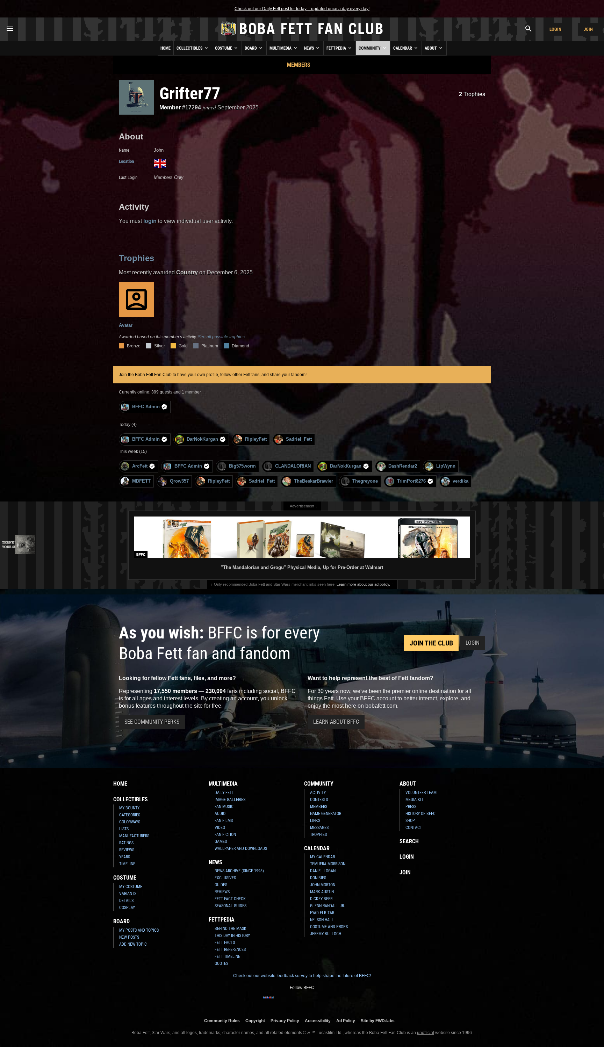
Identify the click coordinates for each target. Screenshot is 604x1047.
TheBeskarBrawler (313, 481)
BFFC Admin (146, 406)
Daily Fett (224, 792)
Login (555, 29)
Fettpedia (336, 48)
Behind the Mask (230, 928)
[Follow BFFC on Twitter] (290, 1002)
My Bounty (129, 808)
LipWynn (445, 466)
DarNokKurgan (202, 439)
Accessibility (318, 1020)
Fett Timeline (227, 956)
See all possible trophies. (222, 336)
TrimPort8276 (411, 481)
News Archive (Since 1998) (239, 870)
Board (251, 48)
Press (410, 806)
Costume (224, 48)
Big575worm (242, 466)
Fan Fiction (225, 834)
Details (126, 900)
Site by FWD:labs (378, 1020)
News (309, 48)
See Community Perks (151, 722)
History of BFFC (420, 813)
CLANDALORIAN (293, 466)
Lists (124, 828)
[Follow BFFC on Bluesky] (335, 1002)
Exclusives (225, 877)
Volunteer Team (421, 792)
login (150, 221)
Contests (319, 799)
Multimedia (281, 48)
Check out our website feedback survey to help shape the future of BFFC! (302, 975)
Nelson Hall (322, 919)
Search (409, 841)
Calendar (403, 48)
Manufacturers (134, 835)
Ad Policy (345, 1020)
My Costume (130, 886)
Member (170, 107)
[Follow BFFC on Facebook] (268, 1002)
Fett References (230, 949)
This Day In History (232, 935)
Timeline (127, 863)
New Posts (129, 937)
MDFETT (141, 481)
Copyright (255, 1020)
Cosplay (127, 907)
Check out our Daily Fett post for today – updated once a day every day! (302, 8)
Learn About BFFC (336, 722)
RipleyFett (256, 439)
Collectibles (190, 48)
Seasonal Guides (230, 905)
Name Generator (325, 813)
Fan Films (224, 820)
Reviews (126, 849)
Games (221, 841)
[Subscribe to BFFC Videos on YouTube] (313, 1002)
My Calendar (322, 856)
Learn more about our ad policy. (363, 584)
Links (315, 820)
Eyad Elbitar (322, 912)
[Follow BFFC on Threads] (324, 1002)
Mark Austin (322, 891)
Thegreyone (365, 481)
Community (370, 48)
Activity (318, 792)
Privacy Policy (285, 1020)
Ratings (126, 842)
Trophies (472, 94)
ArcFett (140, 466)
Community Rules (222, 1020)
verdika (460, 481)
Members (298, 65)
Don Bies (318, 877)
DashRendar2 (402, 466)
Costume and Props (329, 926)
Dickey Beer (321, 898)
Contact (413, 827)
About (431, 48)
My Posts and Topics (139, 930)
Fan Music (224, 806)
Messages (319, 827)
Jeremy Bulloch (325, 933)
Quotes (221, 963)
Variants (127, 893)
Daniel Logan (323, 870)
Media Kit (414, 799)
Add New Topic (133, 944)
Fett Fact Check (230, 898)
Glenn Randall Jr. (327, 905)
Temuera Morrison (327, 863)
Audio (220, 813)
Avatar (125, 325)
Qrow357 (179, 481)
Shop (410, 820)
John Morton (322, 884)
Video (220, 827)
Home (165, 48)
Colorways (129, 821)
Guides (221, 884)
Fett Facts (225, 942)
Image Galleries (230, 799)
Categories (129, 815)
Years (124, 856)
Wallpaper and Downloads (241, 848)
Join (588, 29)
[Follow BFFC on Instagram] (279, 1002)
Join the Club (431, 643)
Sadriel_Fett (299, 439)
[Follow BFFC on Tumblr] (302, 1002)
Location (126, 161)
